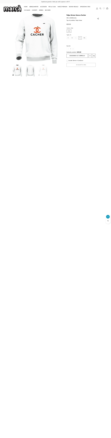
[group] (17, 70)
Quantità (68, 46)
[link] (103, 8)
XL (80, 38)
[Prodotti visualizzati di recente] (108, 217)
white (69, 31)
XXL (84, 38)
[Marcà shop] (12, 8)
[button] (100, 8)
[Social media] (108, 221)
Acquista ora (81, 65)
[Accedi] (97, 8)
